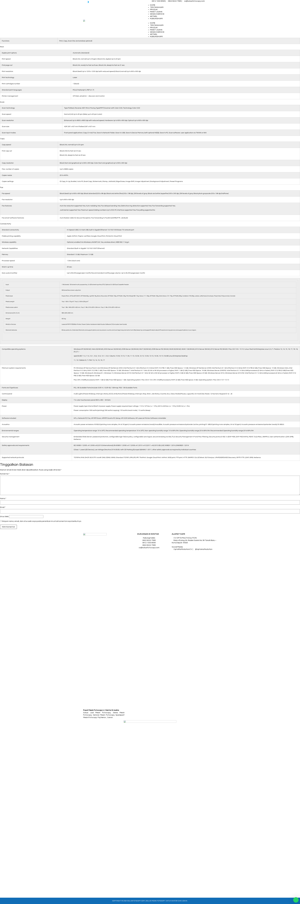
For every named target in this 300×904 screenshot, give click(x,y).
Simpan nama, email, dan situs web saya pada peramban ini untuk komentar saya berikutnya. (41, 521)
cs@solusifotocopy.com (194, 1)
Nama (3, 498)
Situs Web (4, 516)
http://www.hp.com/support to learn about (146, 330)
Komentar (5, 474)
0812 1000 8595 (158, 1)
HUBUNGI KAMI (156, 18)
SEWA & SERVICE (157, 14)
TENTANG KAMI (156, 7)
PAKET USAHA (156, 12)
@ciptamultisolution (203, 549)
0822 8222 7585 (174, 1)
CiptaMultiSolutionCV (183, 549)
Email (3, 507)
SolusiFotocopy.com (136, 901)
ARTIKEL (153, 16)
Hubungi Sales (149, 538)
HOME (152, 5)
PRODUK (154, 9)
